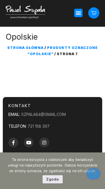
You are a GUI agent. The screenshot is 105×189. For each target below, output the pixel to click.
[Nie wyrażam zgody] (93, 174)
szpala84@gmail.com (43, 114)
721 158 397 (39, 126)
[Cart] (93, 12)
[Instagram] (44, 142)
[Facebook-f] (13, 142)
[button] (78, 13)
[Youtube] (29, 142)
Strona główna (25, 48)
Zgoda (52, 179)
